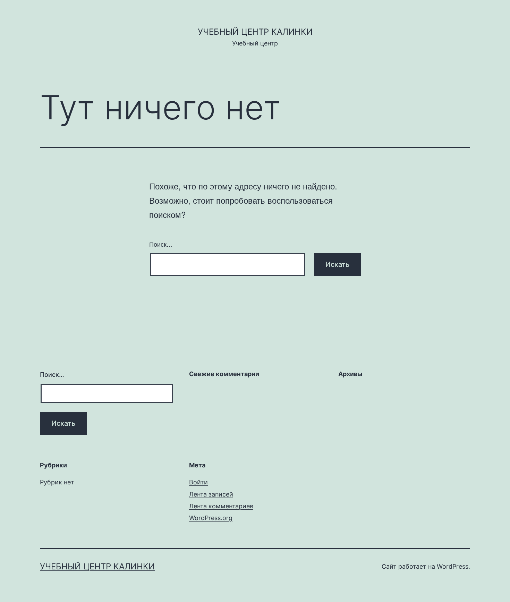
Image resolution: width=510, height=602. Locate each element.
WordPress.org (210, 518)
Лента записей (211, 494)
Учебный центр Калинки (255, 32)
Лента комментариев (221, 506)
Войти (198, 482)
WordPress (452, 566)
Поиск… (161, 243)
